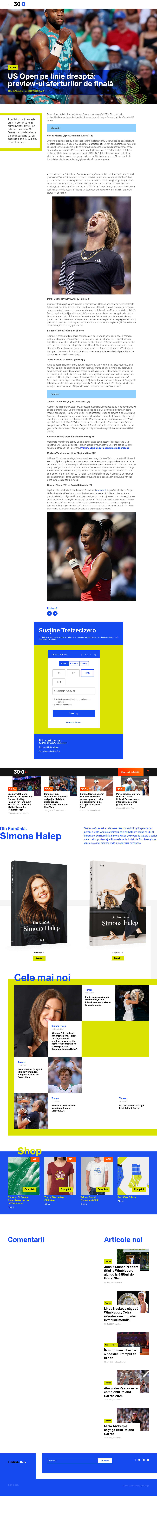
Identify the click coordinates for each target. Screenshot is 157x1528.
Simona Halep (59, 1026)
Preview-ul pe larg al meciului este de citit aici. (104, 447)
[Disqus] (53, 1279)
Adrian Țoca (24, 813)
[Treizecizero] (21, 1462)
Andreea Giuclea (119, 1362)
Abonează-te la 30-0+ (131, 772)
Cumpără (39, 958)
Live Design (145, 1486)
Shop (30, 1150)
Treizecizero (15, 90)
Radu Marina (60, 811)
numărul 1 (101, 490)
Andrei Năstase (94, 811)
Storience (135, 1486)
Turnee (13, 67)
